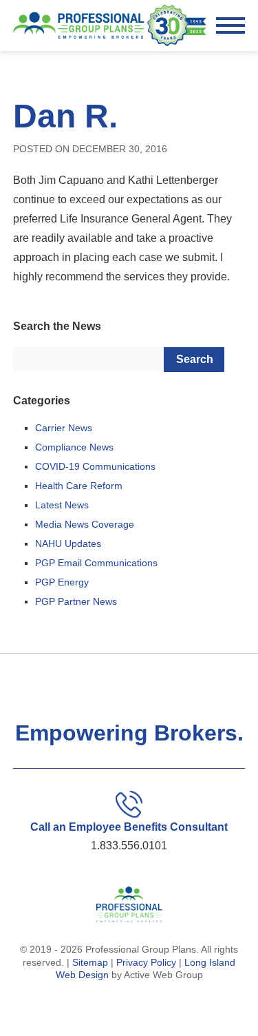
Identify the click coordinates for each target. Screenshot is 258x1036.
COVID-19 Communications (95, 466)
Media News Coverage (84, 524)
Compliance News (74, 447)
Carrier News (63, 427)
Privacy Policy (146, 962)
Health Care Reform (78, 485)
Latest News (62, 504)
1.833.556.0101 (129, 845)
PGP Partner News (76, 601)
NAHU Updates (68, 543)
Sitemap (90, 962)
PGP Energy (62, 582)
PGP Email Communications (96, 562)
